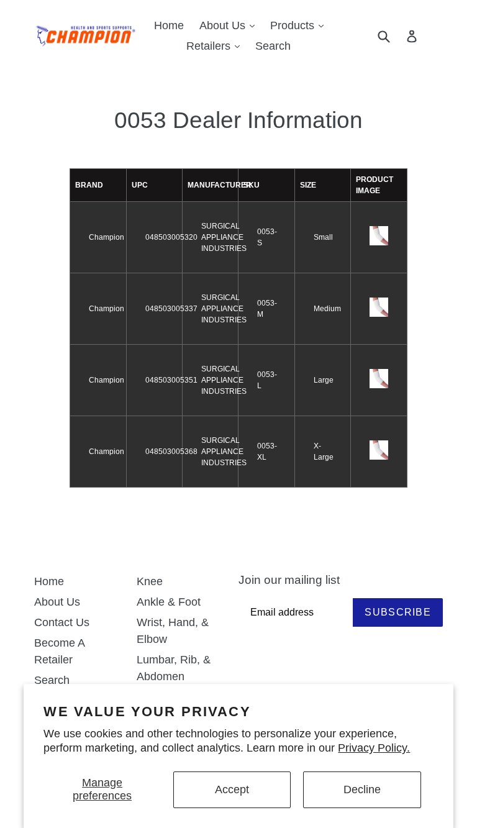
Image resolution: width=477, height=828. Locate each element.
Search (273, 46)
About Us (230, 25)
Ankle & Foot (169, 602)
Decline (362, 789)
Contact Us (61, 622)
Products (300, 25)
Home (169, 25)
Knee (150, 581)
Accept (232, 789)
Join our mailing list (289, 579)
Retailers (216, 45)
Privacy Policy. (374, 748)
